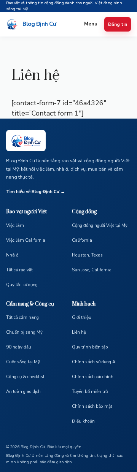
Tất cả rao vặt (19, 270)
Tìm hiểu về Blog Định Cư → (35, 191)
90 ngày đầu (18, 347)
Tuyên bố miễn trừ (90, 391)
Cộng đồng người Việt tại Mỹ (99, 225)
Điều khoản (83, 421)
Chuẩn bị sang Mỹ (24, 332)
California (82, 240)
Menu (90, 24)
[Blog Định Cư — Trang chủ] (26, 140)
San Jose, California (92, 270)
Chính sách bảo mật (92, 406)
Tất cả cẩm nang (22, 317)
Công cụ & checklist (25, 377)
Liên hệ (79, 332)
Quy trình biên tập (90, 347)
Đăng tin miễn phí (117, 24)
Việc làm (15, 225)
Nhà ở (12, 255)
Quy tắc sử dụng (22, 285)
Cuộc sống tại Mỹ (23, 362)
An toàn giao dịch (23, 391)
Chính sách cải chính (92, 377)
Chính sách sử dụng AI (94, 362)
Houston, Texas (87, 255)
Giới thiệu (81, 317)
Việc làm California (25, 240)
